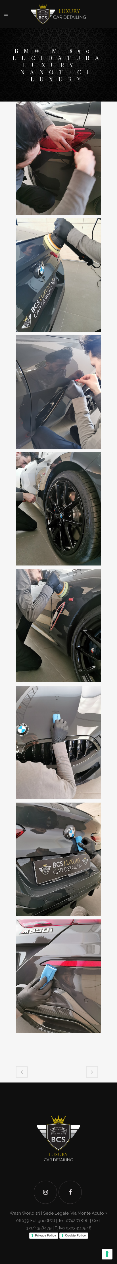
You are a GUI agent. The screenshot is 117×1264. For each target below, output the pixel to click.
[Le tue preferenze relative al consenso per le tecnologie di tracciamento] (107, 1254)
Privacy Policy (45, 1235)
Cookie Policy (75, 1235)
